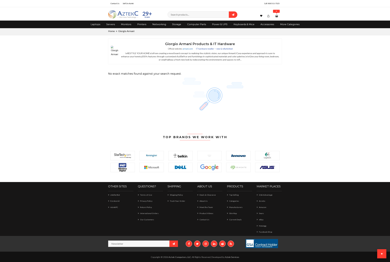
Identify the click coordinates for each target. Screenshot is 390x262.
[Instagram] (205, 244)
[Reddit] (222, 244)
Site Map (233, 213)
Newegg (262, 226)
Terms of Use (146, 195)
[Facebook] (189, 244)
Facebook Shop (265, 232)
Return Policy (146, 207)
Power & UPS (219, 24)
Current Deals (235, 219)
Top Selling (234, 195)
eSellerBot (115, 195)
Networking (159, 24)
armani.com (188, 49)
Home (111, 31)
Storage (176, 24)
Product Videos (206, 213)
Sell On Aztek (128, 3)
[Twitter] (197, 244)
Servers (110, 24)
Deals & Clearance (207, 195)
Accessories (267, 24)
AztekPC (114, 207)
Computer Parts (196, 24)
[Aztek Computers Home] (123, 14)
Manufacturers (236, 207)
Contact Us (114, 3)
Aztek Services (232, 257)
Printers (141, 24)
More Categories (290, 24)
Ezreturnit (115, 201)
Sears (261, 213)
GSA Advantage (266, 195)
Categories (234, 201)
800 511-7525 (274, 3)
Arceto (262, 201)
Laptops (95, 24)
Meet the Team (206, 207)
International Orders (149, 213)
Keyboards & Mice (244, 24)
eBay (261, 219)
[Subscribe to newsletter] (173, 244)
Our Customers (147, 219)
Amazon (262, 207)
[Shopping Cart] (277, 16)
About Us (203, 201)
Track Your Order (177, 201)
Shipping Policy (176, 195)
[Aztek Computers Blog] (231, 244)
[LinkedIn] (214, 244)
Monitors (126, 24)
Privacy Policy (146, 201)
